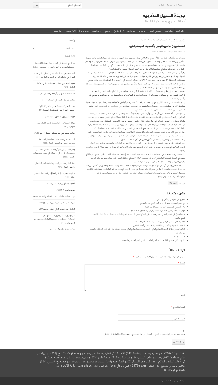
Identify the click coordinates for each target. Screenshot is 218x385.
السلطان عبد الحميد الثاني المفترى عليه (59, 209)
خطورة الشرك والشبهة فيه (65, 229)
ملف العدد (169, 31)
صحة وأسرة (84, 31)
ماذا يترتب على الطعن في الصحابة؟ (61, 100)
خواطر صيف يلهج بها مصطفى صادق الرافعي (57, 133)
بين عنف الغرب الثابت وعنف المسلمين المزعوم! (56, 196)
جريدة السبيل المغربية (164, 15)
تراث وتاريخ (119, 31)
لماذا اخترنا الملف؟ (178, 237)
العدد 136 (173, 183)
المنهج (80, 353)
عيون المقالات (80, 358)
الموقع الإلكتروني (178, 318)
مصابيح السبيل (155, 31)
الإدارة (170, 51)
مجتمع (107, 31)
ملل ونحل (131, 31)
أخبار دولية (58, 31)
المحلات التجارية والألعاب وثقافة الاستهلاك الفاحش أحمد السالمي (159, 225)
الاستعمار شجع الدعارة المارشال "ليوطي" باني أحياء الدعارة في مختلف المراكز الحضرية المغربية (54, 75)
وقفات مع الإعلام (174, 370)
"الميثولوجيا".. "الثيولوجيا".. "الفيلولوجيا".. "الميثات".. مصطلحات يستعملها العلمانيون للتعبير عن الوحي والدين (54, 219)
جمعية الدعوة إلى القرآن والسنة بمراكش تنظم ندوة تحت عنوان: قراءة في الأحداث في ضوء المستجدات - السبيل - (54, 153)
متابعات (99, 362)
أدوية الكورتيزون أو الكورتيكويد (62, 116)
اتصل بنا (161, 5)
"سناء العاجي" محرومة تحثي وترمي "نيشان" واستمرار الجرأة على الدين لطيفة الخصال (57, 108)
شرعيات (142, 31)
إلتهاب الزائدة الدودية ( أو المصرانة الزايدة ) (58, 93)
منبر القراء (101, 366)
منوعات (85, 366)
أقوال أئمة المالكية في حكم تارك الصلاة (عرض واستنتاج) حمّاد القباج (158, 211)
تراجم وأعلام (42, 354)
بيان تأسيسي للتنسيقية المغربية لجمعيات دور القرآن (164, 207)
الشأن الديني (93, 354)
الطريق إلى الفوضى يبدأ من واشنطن (171, 199)
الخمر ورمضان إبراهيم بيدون (63, 183)
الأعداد (72, 41)
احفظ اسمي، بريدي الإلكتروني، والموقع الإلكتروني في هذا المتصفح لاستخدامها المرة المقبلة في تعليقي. (144, 334)
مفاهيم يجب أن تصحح (170, 366)
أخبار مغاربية (155, 354)
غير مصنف (58, 357)
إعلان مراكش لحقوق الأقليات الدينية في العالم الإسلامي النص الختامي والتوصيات (152, 240)
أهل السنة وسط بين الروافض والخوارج (59, 203)
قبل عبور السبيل (138, 362)
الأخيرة (118, 353)
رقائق (157, 358)
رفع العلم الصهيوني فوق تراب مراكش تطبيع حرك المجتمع (162, 203)
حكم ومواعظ (174, 358)
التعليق (181, 263)
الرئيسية (181, 5)
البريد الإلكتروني (178, 307)
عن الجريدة (171, 5)
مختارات (74, 362)
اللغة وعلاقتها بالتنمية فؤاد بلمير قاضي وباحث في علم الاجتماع (160, 222)
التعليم (106, 354)
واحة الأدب (96, 31)
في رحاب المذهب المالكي (168, 362)
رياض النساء (141, 358)
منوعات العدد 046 (68, 190)
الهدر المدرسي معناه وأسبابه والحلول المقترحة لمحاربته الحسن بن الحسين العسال (57, 141)
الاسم (182, 295)
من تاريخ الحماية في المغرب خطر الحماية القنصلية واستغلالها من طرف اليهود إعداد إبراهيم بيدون (55, 65)
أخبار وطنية (71, 31)
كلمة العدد (180, 31)
